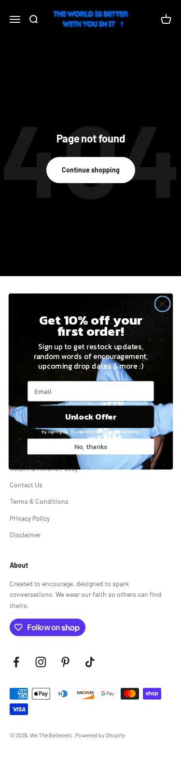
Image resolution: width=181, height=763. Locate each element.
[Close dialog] (162, 303)
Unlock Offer (90, 416)
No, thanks (90, 447)
